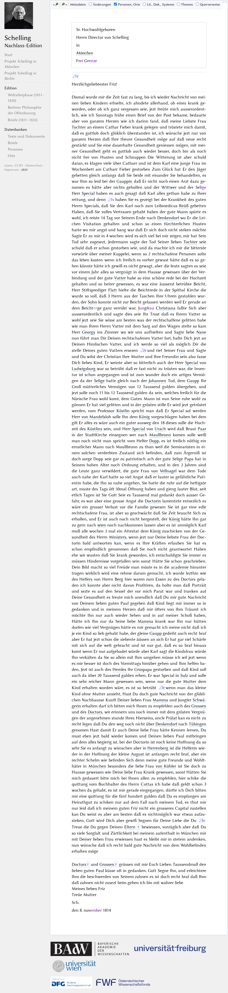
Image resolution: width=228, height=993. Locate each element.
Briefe (13, 143)
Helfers (85, 579)
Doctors (95, 712)
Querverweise (210, 4)
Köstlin (123, 410)
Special (88, 193)
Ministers (117, 537)
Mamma (145, 621)
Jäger (201, 169)
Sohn (92, 302)
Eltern (129, 826)
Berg (119, 579)
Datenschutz (34, 165)
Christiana (165, 308)
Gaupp (193, 380)
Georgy (88, 332)
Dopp (154, 440)
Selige (99, 380)
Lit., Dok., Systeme (160, 4)
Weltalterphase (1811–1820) (26, 97)
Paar (202, 428)
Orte (11, 156)
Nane (201, 332)
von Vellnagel (164, 470)
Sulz (184, 675)
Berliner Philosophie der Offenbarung (24, 110)
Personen (15, 149)
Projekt (20, 64)
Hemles (119, 669)
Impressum (11, 170)
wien (101, 525)
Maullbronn (160, 434)
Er (100, 519)
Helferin (189, 748)
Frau (181, 350)
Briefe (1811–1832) (22, 120)
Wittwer (169, 187)
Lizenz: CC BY (13, 165)
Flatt (112, 290)
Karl (166, 163)
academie (180, 567)
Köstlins (94, 428)
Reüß (184, 205)
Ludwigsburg (84, 368)
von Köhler (166, 766)
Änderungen (102, 4)
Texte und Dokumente (26, 136)
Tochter (79, 127)
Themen (187, 4)
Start (8, 55)
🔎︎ (57, 4)
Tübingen (197, 724)
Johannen (157, 380)
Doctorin (153, 501)
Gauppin (125, 181)
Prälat (171, 718)
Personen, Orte (129, 4)
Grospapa (143, 669)
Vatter (120, 277)
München (84, 52)
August (137, 754)
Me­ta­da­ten (78, 4)
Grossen (198, 705)
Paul (124, 603)
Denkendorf (168, 217)
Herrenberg (157, 748)
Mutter (189, 681)
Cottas (147, 784)
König (144, 416)
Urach (160, 428)
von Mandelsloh (96, 416)
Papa (188, 458)
